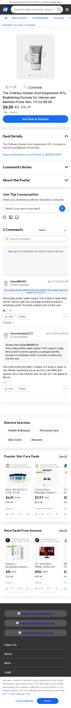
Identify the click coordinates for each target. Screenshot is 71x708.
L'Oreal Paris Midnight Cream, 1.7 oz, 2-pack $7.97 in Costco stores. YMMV (46, 491)
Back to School (19, 18)
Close (47, 700)
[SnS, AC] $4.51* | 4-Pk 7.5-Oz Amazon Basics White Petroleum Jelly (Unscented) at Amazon (18, 491)
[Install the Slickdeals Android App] (35, 623)
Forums (19, 25)
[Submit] (7, 239)
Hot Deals (31, 25)
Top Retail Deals (40, 18)
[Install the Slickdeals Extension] (35, 613)
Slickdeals (7, 25)
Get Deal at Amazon (35, 119)
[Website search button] (59, 9)
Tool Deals (58, 18)
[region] (35, 692)
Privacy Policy (10, 690)
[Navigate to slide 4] (38, 75)
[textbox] (31, 208)
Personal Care (49, 430)
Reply (22, 316)
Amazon (36, 439)
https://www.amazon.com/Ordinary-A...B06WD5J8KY (32, 154)
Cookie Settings (24, 700)
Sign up (12, 251)
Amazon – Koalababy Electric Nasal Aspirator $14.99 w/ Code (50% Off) (17, 565)
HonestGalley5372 (21, 333)
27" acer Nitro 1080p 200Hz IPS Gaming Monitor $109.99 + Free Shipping (45, 565)
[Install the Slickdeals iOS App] (35, 632)
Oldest (42, 230)
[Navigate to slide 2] (32, 75)
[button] (15, 87)
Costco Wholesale (44, 508)
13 (11, 87)
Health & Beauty (19, 430)
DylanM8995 (18, 281)
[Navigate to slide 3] (35, 75)
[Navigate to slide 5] (41, 75)
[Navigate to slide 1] (30, 75)
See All (63, 456)
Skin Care (14, 439)
